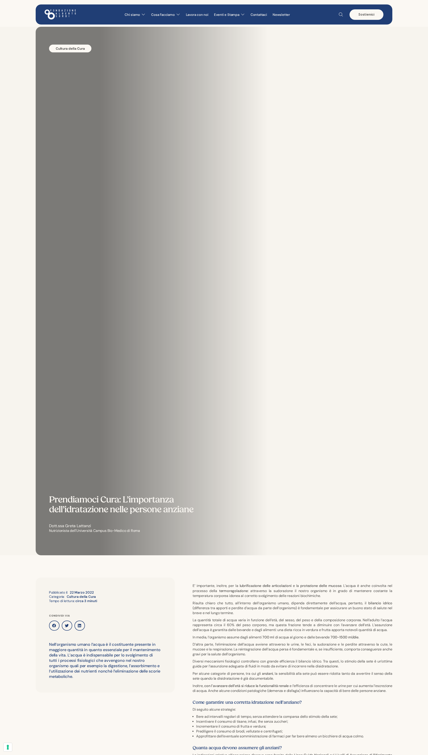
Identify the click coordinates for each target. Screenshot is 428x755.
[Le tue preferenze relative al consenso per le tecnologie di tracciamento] (8, 747)
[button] (54, 626)
